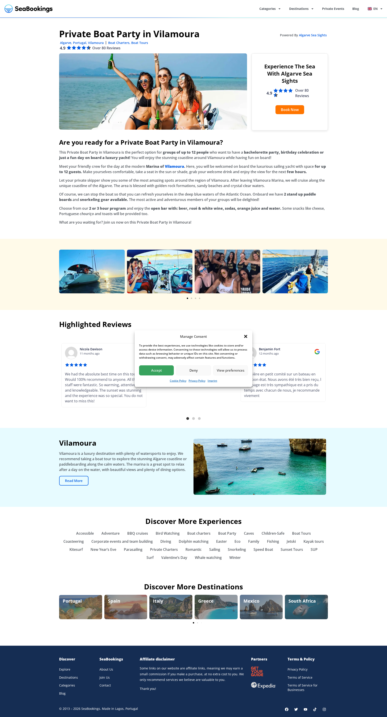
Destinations (299, 9)
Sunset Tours (292, 549)
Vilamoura (96, 43)
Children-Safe (273, 533)
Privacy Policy (197, 381)
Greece (206, 601)
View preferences (230, 370)
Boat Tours (139, 43)
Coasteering (73, 541)
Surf (150, 557)
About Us (106, 669)
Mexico (251, 601)
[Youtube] (305, 709)
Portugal (79, 43)
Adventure (110, 533)
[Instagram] (324, 709)
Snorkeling (237, 549)
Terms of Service (300, 677)
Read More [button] (74, 480)
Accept (156, 370)
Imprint (212, 381)
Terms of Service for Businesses (303, 687)
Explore (64, 669)
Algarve (65, 43)
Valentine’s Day (174, 557)
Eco (237, 541)
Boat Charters (118, 43)
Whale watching (208, 557)
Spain (114, 601)
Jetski (291, 541)
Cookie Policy (178, 381)
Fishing (273, 541)
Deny (193, 370)
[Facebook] (286, 709)
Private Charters (164, 549)
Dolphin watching (194, 541)
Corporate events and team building (122, 541)
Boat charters (199, 533)
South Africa (302, 601)
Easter (221, 541)
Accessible (85, 533)
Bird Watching (168, 533)
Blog (355, 9)
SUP (314, 549)
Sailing (214, 549)
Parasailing (133, 549)
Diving (165, 541)
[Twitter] (296, 709)
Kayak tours (313, 541)
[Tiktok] (314, 709)
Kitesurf (76, 549)
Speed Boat (263, 549)
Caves (249, 533)
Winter (235, 557)
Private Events (333, 9)
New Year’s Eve (103, 549)
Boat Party (227, 533)
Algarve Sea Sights (313, 35)
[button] (245, 336)
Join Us (104, 677)
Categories (267, 9)
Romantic (193, 549)
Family (253, 541)
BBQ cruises (137, 533)
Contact (105, 685)
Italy (158, 601)
